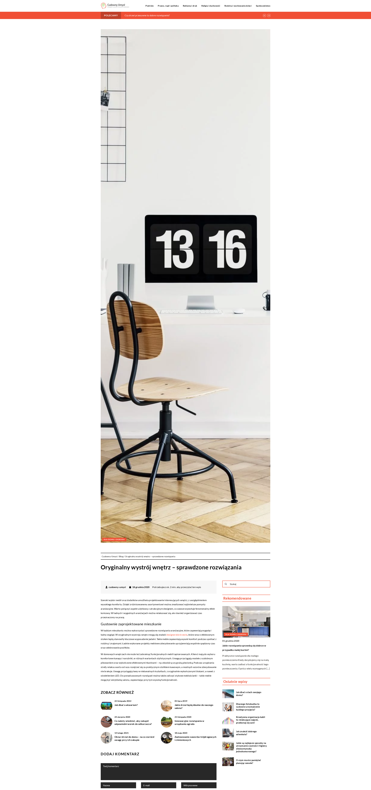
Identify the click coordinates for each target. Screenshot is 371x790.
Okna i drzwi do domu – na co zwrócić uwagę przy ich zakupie (134, 738)
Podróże (149, 5)
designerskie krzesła (177, 634)
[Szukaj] (225, 584)
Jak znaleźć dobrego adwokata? (246, 733)
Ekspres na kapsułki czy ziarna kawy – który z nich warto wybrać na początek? (164, 15)
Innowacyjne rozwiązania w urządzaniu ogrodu (189, 722)
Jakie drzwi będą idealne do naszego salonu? (194, 706)
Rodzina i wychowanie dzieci (238, 5)
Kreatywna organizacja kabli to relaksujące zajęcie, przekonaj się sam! (250, 720)
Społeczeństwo (263, 5)
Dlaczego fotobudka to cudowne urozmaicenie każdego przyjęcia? (248, 707)
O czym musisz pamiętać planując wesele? (248, 761)
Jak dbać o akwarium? (126, 704)
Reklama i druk (190, 5)
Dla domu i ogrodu (114, 539)
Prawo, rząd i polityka (168, 5)
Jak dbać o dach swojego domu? (248, 694)
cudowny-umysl (117, 587)
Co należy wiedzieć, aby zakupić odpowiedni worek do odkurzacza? (133, 722)
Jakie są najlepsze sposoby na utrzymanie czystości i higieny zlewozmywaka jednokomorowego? (251, 747)
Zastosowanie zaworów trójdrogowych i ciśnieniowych (196, 738)
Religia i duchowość (210, 5)
